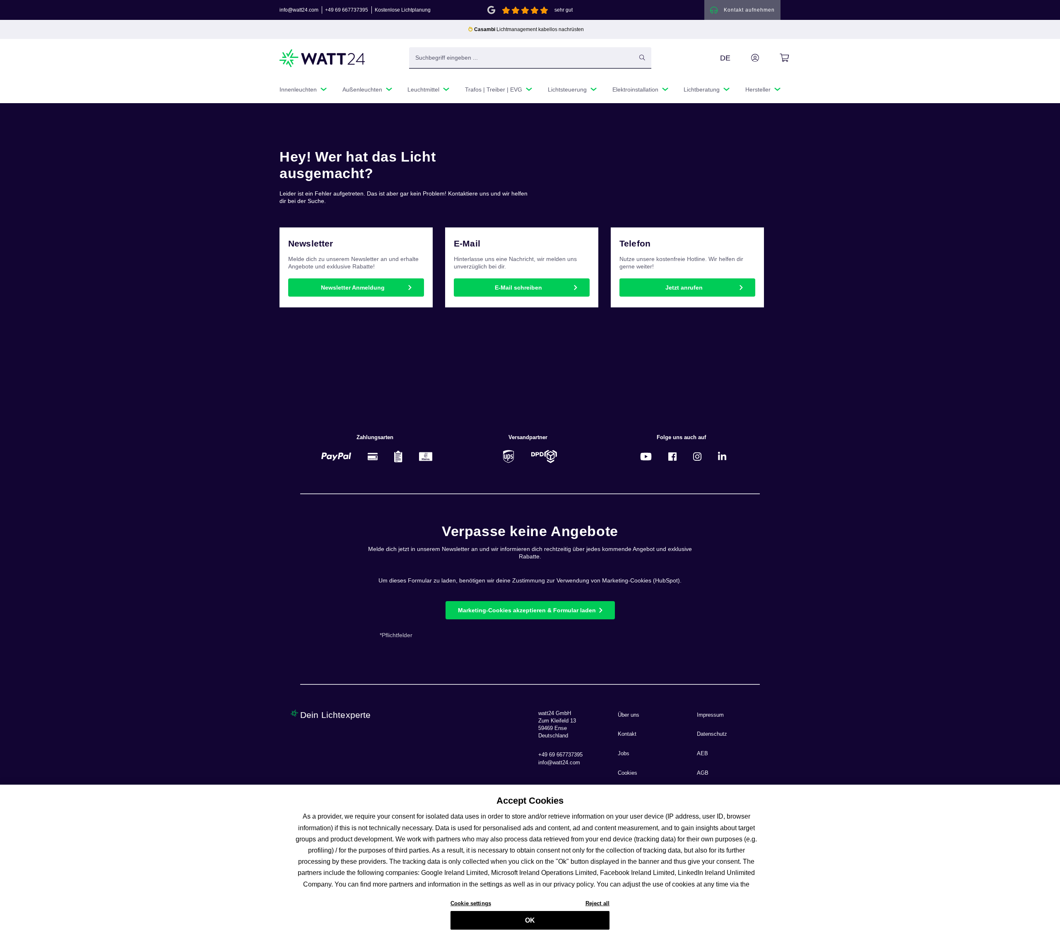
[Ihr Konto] (745, 58)
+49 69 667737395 (346, 10)
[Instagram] (697, 456)
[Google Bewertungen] (491, 9)
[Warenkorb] (775, 58)
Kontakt (627, 734)
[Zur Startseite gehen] (322, 58)
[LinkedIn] (722, 456)
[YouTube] (646, 456)
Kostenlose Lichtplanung (403, 10)
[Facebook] (672, 456)
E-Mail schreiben (518, 287)
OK (530, 920)
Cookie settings (470, 903)
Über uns (628, 715)
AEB (702, 753)
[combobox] (521, 57)
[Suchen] (642, 57)
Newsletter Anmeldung (353, 287)
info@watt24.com (298, 10)
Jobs (623, 753)
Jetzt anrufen (684, 287)
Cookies (627, 773)
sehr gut (563, 10)
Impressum (710, 715)
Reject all (597, 903)
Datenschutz (712, 734)
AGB (702, 773)
